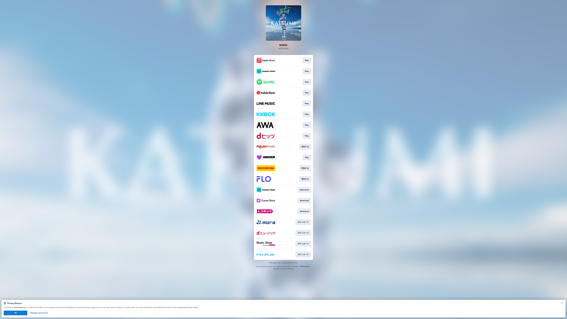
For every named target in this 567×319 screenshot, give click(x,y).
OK (15, 313)
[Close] (562, 303)
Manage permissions (39, 313)
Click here (304, 266)
